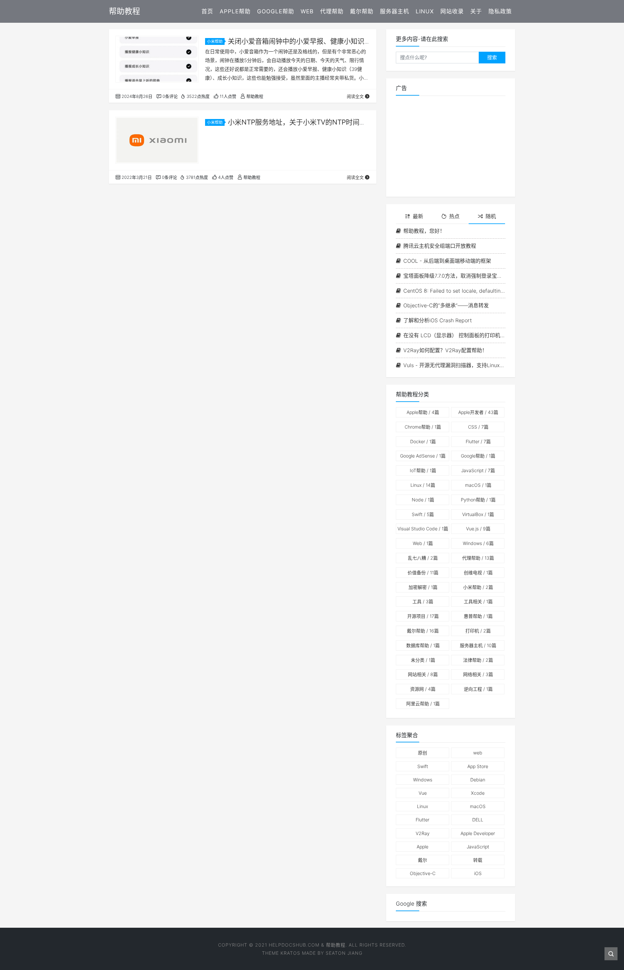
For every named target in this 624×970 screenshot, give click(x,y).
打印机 (478, 630)
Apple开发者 (478, 412)
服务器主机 (394, 11)
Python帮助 (478, 499)
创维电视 (478, 572)
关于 (476, 11)
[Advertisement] (450, 146)
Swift (423, 514)
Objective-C (423, 873)
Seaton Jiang (344, 953)
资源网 (423, 689)
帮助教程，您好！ (424, 231)
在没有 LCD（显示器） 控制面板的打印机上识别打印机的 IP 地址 (454, 335)
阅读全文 (355, 96)
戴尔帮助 (361, 11)
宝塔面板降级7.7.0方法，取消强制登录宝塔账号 (454, 275)
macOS (478, 485)
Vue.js (478, 528)
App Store (477, 766)
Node (423, 499)
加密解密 (423, 587)
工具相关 (478, 601)
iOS (478, 873)
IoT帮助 (423, 470)
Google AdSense (423, 455)
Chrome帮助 (423, 427)
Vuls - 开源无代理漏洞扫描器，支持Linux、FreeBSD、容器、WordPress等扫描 (454, 365)
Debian (477, 779)
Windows (478, 543)
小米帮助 (215, 41)
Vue (423, 793)
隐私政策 (500, 11)
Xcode (478, 793)
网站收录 (452, 11)
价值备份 (423, 572)
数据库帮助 (423, 645)
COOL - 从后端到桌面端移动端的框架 (447, 261)
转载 (477, 860)
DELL (477, 819)
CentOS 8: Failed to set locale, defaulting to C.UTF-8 (454, 290)
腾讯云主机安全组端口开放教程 (439, 246)
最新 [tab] (418, 216)
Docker (423, 441)
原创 (422, 752)
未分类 (423, 660)
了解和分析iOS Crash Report (437, 320)
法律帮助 (478, 660)
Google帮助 (275, 11)
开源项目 (423, 616)
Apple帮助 (235, 11)
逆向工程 (478, 689)
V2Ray (423, 833)
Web (307, 11)
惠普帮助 (478, 616)
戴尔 (422, 860)
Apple (422, 846)
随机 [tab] (491, 216)
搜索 (492, 57)
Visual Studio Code (422, 528)
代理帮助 (332, 11)
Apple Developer (478, 833)
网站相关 (423, 674)
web (477, 752)
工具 (422, 601)
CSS (478, 427)
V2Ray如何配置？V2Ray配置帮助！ (445, 350)
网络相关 (478, 674)
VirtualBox (478, 514)
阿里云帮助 (423, 703)
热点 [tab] (454, 216)
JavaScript (478, 470)
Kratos (290, 953)
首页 (207, 11)
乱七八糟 (423, 558)
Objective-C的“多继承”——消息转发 (446, 305)
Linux (425, 11)
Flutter (478, 441)
